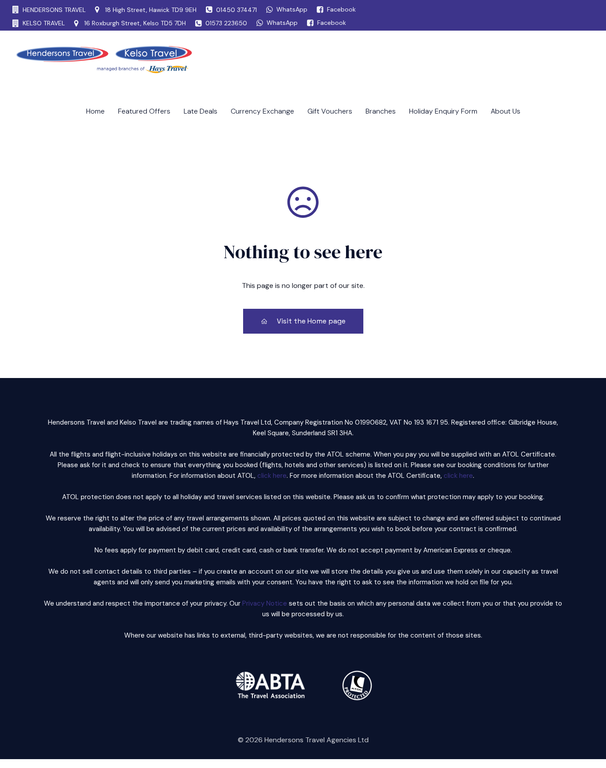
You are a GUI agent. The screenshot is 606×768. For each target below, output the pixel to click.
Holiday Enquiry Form (443, 111)
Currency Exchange (262, 111)
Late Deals (200, 111)
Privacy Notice (264, 603)
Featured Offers (144, 111)
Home (95, 111)
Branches (381, 111)
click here (272, 475)
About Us (505, 111)
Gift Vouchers (329, 111)
